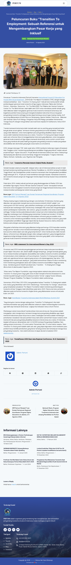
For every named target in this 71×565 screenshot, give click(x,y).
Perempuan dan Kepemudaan (50, 466)
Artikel (12, 439)
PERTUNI (16, 3)
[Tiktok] (5, 529)
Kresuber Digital (41, 562)
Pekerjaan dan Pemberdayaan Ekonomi (38, 38)
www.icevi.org (8, 333)
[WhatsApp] (48, 373)
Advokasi (6, 439)
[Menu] (64, 3)
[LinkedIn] (35, 373)
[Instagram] (13, 529)
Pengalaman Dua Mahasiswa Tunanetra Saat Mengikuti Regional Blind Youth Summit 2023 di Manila (52, 461)
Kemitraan (22, 439)
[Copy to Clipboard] (61, 373)
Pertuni (32, 560)
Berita (24, 38)
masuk (14, 484)
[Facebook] (10, 373)
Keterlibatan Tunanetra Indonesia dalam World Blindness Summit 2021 (36, 298)
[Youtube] (18, 529)
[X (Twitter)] (22, 373)
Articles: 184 (35, 393)
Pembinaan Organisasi (14, 464)
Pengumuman (26, 441)
